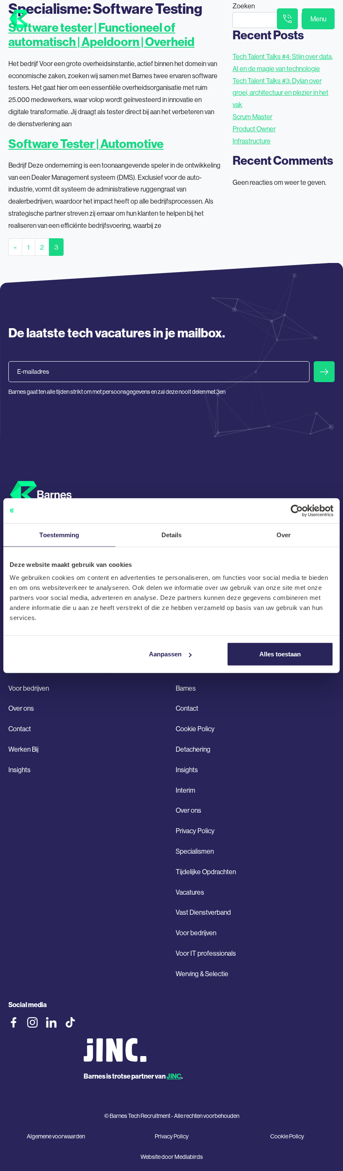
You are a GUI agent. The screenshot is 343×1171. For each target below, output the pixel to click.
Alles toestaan (280, 654)
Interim (185, 790)
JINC (173, 1076)
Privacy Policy (195, 831)
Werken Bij (23, 749)
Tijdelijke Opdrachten (206, 871)
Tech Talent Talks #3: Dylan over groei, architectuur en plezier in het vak (280, 93)
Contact (19, 729)
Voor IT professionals (206, 953)
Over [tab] (283, 534)
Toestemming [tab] (59, 534)
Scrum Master (252, 116)
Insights (19, 769)
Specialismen (195, 851)
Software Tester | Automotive (86, 143)
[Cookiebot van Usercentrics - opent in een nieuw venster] (296, 510)
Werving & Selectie (202, 973)
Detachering (193, 749)
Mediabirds (188, 1157)
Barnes (186, 688)
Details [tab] (171, 534)
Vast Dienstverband (203, 912)
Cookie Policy (195, 729)
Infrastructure (252, 141)
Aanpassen (165, 654)
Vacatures (190, 892)
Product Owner (254, 129)
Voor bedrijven (28, 688)
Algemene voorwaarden (56, 1136)
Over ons (21, 708)
